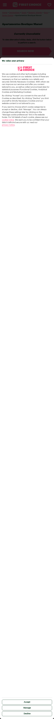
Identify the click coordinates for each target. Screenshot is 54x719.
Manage (27, 708)
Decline (27, 714)
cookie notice (8, 120)
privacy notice (8, 125)
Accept (27, 702)
